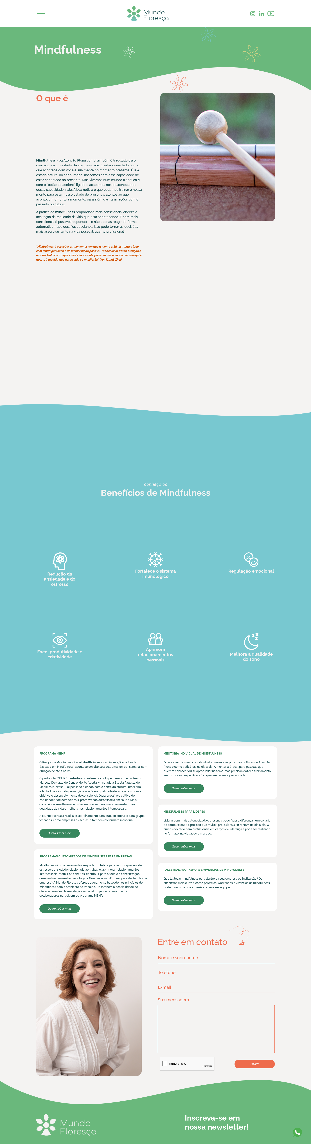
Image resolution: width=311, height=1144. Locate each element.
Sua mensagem (167, 999)
